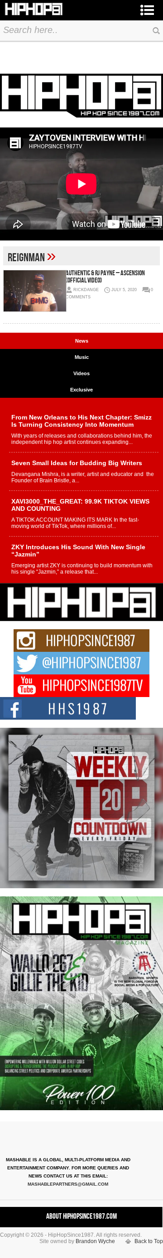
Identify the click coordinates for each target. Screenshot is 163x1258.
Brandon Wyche (95, 1241)
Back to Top (148, 1241)
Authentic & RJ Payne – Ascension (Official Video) (105, 277)
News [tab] (81, 341)
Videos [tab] (81, 373)
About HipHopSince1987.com (81, 1216)
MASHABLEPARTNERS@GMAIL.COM (68, 1184)
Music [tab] (82, 357)
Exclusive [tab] (81, 389)
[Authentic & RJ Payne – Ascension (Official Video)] (34, 291)
